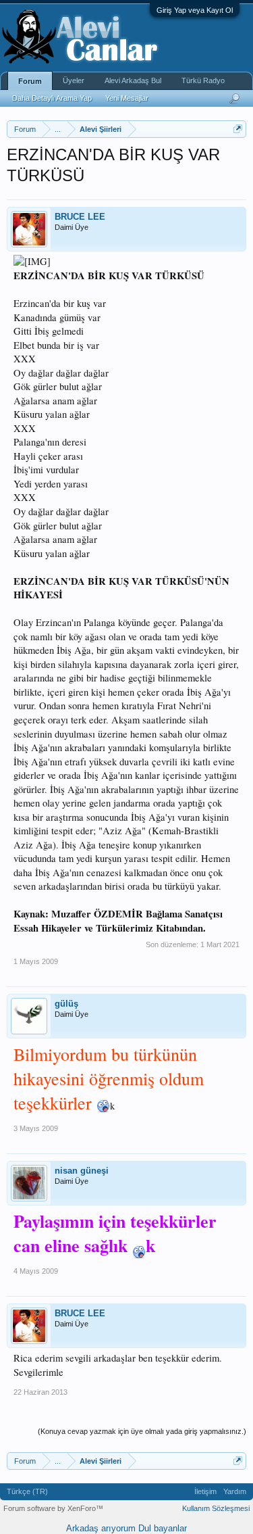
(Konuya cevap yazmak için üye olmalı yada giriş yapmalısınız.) (142, 1431)
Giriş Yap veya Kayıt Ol (195, 10)
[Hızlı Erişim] (237, 128)
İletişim (205, 1491)
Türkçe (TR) (27, 1491)
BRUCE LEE (80, 217)
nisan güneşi (82, 1171)
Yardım (234, 1491)
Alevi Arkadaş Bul (133, 80)
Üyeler (73, 80)
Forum (30, 81)
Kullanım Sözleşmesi (216, 1508)
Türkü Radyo (203, 80)
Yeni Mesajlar (126, 98)
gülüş (66, 1004)
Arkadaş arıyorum (101, 1528)
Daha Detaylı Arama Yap (52, 98)
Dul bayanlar (162, 1528)
